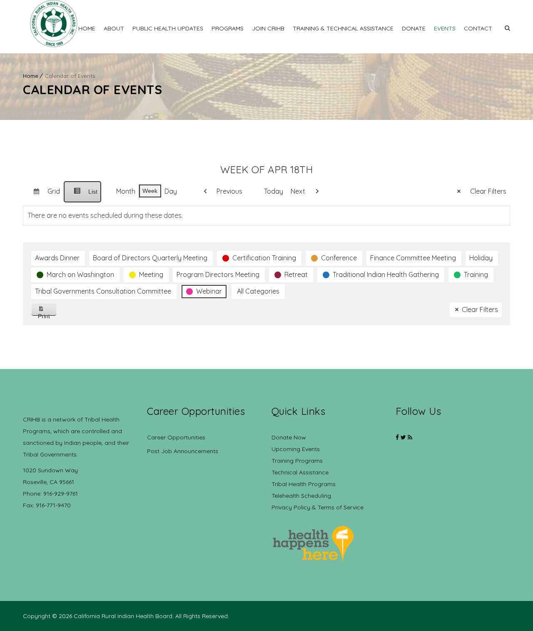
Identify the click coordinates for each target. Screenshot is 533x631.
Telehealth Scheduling (301, 495)
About (114, 28)
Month (125, 191)
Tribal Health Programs (303, 484)
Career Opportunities (176, 437)
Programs (228, 28)
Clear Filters (488, 191)
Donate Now (288, 437)
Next (298, 191)
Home (86, 28)
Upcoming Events (295, 449)
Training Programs (297, 460)
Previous (229, 191)
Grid (43, 194)
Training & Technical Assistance (343, 28)
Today (273, 191)
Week (149, 190)
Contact (478, 28)
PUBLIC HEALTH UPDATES (167, 28)
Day (170, 191)
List (82, 195)
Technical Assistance (300, 472)
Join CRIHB (268, 28)
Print (47, 314)
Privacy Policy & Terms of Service (317, 507)
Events (445, 28)
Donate (414, 28)
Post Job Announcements (182, 451)
